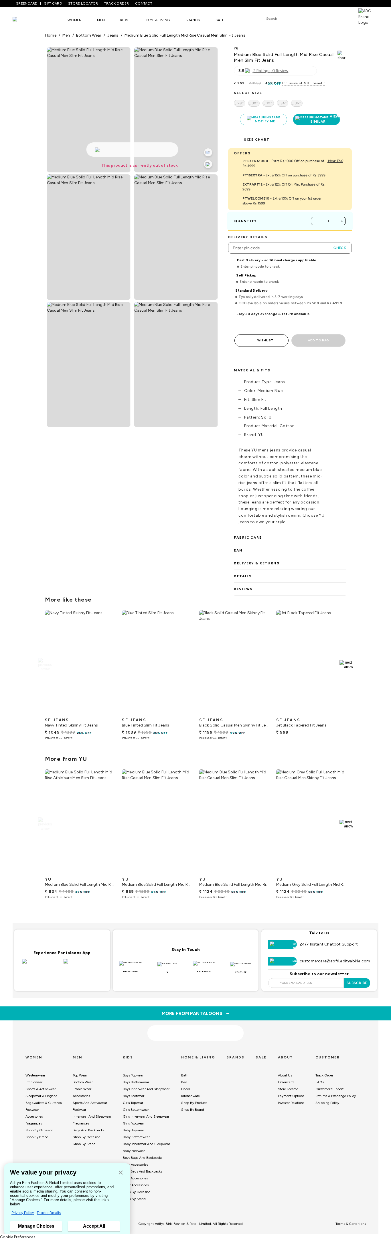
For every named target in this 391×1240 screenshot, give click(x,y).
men (66, 35)
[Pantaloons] (23, 20)
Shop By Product (194, 1103)
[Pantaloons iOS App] (41, 964)
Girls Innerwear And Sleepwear (146, 1116)
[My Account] (326, 18)
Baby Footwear (134, 1151)
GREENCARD (26, 3)
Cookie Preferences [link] (17, 1237)
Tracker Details (49, 1213)
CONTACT (143, 3)
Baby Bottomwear (136, 1137)
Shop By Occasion (39, 1130)
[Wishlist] (310, 19)
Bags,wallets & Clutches (43, 1103)
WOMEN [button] (75, 20)
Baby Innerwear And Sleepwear (146, 1144)
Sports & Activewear (40, 1089)
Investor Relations (291, 1103)
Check (339, 248)
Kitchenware (190, 1096)
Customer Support (329, 1089)
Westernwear (35, 1075)
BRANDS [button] (192, 20)
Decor (185, 1089)
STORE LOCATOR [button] (83, 3)
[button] (121, 1173)
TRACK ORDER (116, 3)
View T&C (335, 161)
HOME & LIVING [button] (157, 20)
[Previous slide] (45, 664)
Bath (184, 1075)
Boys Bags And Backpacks (142, 1158)
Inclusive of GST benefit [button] (303, 83)
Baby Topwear (133, 1130)
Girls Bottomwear (136, 1110)
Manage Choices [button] (36, 1226)
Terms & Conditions (350, 1224)
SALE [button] (220, 20)
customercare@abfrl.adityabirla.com (335, 961)
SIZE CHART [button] (256, 140)
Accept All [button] (94, 1226)
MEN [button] (101, 20)
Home (50, 35)
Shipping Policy (327, 1103)
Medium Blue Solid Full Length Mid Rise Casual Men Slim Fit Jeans (185, 35)
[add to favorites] (105, 712)
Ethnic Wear (82, 1089)
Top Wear (80, 1075)
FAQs (319, 1082)
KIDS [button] (124, 20)
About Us (285, 1075)
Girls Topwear (133, 1103)
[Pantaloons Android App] (83, 964)
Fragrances (33, 1123)
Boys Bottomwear (136, 1082)
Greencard (286, 1082)
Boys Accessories (135, 1165)
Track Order (324, 1075)
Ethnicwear (33, 1082)
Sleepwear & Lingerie (41, 1096)
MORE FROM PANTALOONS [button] (196, 1013)
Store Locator (288, 1089)
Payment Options (291, 1096)
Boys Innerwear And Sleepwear (146, 1089)
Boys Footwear (133, 1096)
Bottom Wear (83, 1082)
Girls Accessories (135, 1178)
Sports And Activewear (90, 1103)
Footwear (32, 1110)
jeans (112, 35)
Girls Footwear (133, 1123)
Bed (184, 1082)
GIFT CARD (53, 3)
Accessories (34, 1116)
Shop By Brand (36, 1137)
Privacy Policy (22, 1213)
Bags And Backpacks (88, 1130)
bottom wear (88, 35)
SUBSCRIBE (357, 983)
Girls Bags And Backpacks (142, 1171)
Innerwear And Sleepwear (92, 1116)
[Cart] (342, 18)
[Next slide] (346, 664)
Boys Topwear (133, 1075)
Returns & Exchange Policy (335, 1096)
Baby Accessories (136, 1185)
